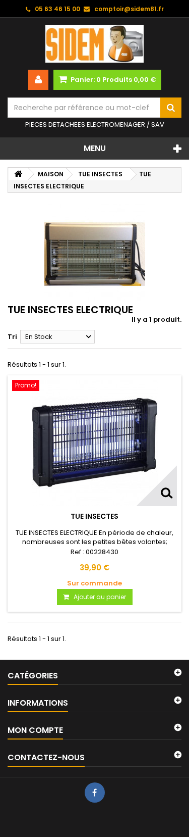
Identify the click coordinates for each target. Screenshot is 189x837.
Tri (12, 336)
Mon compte (35, 730)
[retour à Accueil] (18, 174)
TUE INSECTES (94, 516)
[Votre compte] (38, 80)
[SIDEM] (94, 44)
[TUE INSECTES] (94, 443)
